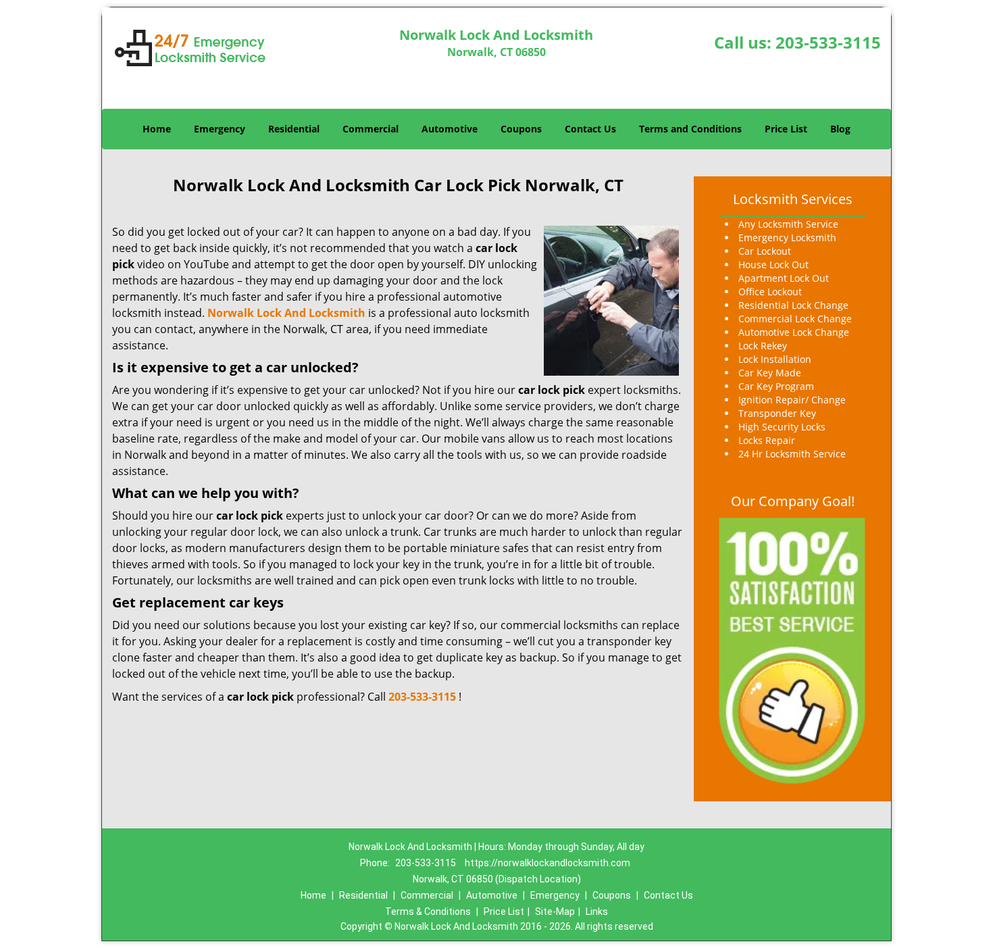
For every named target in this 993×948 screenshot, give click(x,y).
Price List (786, 128)
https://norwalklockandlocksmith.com (547, 862)
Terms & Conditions (428, 911)
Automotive (450, 128)
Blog (840, 128)
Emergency (219, 128)
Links (597, 911)
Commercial (370, 128)
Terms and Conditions (690, 128)
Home (157, 128)
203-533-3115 (828, 42)
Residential (294, 128)
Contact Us (590, 128)
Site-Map (555, 911)
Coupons (521, 128)
